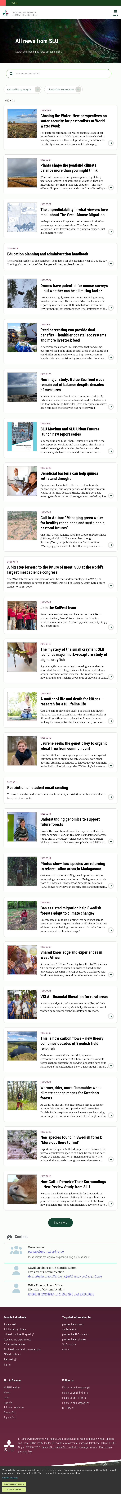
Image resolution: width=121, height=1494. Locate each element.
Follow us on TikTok (72, 1397)
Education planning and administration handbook (47, 254)
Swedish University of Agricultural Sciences (25, 13)
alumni (65, 1349)
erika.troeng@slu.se (41, 1293)
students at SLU (70, 1329)
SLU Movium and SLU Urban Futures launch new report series (69, 432)
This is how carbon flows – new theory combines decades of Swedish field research (71, 1043)
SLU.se (14, 3)
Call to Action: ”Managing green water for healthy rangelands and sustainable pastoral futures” (72, 522)
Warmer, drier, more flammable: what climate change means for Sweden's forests (70, 1092)
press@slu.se (36, 1251)
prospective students (73, 1324)
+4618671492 (72, 1276)
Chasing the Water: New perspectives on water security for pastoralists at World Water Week (73, 121)
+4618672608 (64, 1293)
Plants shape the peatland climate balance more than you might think (69, 168)
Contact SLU (10, 1412)
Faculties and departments (17, 1339)
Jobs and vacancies (14, 1407)
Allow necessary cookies (14, 1484)
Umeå (6, 1397)
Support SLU (10, 1417)
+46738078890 (84, 1293)
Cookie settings (10, 1477)
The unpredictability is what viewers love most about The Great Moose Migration (74, 212)
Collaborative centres (14, 1344)
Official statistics (12, 1354)
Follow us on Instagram (74, 1387)
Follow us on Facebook (74, 1402)
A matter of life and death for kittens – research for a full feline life (71, 701)
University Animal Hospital (17, 1334)
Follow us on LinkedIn (73, 1392)
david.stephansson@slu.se (45, 1276)
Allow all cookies (14, 1489)
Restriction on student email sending (37, 787)
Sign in (7, 1364)
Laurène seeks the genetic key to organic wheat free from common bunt (74, 746)
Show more (60, 1222)
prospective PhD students (75, 1334)
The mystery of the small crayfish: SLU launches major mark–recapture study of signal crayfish (73, 654)
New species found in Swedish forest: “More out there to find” (71, 1140)
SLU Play (66, 1407)
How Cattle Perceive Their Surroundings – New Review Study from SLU (73, 1184)
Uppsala (8, 1402)
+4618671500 (55, 1251)
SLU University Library (15, 1329)
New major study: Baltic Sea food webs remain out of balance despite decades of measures (72, 384)
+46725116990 (92, 1276)
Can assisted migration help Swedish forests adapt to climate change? (70, 911)
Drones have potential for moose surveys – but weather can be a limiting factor (74, 288)
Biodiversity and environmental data (22, 1349)
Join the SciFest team (58, 607)
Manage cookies (88, 1447)
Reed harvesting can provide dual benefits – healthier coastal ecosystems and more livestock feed (73, 335)
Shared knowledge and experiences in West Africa (71, 955)
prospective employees (74, 1339)
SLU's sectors (69, 1344)
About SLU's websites (67, 1447)
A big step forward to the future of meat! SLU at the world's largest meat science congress (55, 570)
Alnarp (7, 1392)
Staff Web (8, 1359)
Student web (10, 1324)
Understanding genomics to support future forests (70, 822)
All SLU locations (12, 1387)
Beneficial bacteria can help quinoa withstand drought (69, 476)
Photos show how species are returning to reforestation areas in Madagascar (72, 866)
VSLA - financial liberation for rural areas (74, 996)
